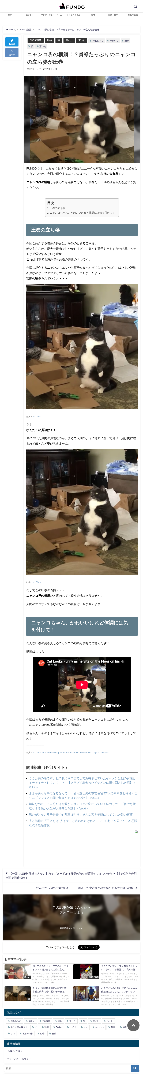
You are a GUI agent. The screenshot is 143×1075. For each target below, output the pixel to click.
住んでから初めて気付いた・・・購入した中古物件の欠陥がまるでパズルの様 (85, 887)
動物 (93, 15)
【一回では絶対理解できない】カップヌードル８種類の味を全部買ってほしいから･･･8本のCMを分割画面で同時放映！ (71, 875)
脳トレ (32, 1021)
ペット (110, 1021)
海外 (125, 1027)
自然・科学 (113, 15)
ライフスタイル (73, 15)
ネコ (13, 1034)
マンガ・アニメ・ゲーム (51, 15)
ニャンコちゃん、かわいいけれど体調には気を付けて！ (82, 212)
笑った (69, 40)
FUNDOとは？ (15, 1051)
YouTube (37, 417)
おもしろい (98, 41)
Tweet (12, 44)
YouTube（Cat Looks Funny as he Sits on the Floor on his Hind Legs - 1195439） (71, 753)
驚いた (81, 40)
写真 (60, 1021)
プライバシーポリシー (19, 1059)
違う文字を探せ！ (19, 1027)
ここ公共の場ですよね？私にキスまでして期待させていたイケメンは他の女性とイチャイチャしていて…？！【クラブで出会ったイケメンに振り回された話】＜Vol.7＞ (82, 783)
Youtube (46, 1021)
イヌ (86, 1027)
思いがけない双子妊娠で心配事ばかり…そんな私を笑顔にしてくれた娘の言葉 (81, 814)
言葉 (54, 1034)
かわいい (114, 41)
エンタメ (29, 15)
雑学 (10, 15)
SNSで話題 (133, 15)
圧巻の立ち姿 (57, 208)
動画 (46, 1027)
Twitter (59, 1027)
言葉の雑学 (27, 1034)
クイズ (73, 1027)
